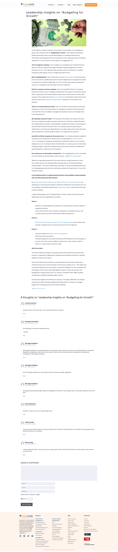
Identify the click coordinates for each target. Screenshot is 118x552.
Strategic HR (39, 537)
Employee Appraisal (40, 522)
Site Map (70, 527)
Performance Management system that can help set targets (54, 222)
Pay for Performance (40, 529)
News (69, 536)
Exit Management (56, 536)
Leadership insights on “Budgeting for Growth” (54, 14)
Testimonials (87, 524)
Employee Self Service (57, 524)
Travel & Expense (56, 531)
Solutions (60, 5)
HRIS (53, 522)
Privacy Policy (71, 520)
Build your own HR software (90, 529)
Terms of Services (72, 519)
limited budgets (69, 77)
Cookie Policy (71, 522)
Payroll (53, 534)
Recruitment (39, 531)
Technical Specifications (73, 526)
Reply (24, 313)
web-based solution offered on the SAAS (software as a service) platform (58, 182)
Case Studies (71, 534)
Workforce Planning (40, 544)
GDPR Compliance (72, 524)
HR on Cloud (35, 47)
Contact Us (86, 520)
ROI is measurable (75, 156)
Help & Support (77, 5)
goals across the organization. (59, 233)
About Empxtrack (88, 526)
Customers (86, 522)
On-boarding (38, 535)
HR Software (37, 288)
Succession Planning (40, 539)
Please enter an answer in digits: (30, 494)
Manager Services (56, 532)
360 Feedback (39, 526)
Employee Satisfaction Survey (42, 546)
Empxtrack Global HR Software (91, 531)
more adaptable (59, 97)
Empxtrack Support (72, 539)
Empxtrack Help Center (73, 531)
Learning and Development (42, 527)
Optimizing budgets (64, 187)
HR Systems (42, 288)
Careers (85, 519)
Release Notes (71, 541)
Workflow (54, 526)
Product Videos (71, 532)
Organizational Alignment (41, 543)
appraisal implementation (54, 99)
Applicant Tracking (40, 533)
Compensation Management (42, 541)
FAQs (69, 529)
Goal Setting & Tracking (41, 524)
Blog (69, 5)
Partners (86, 527)
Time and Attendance (57, 527)
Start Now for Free (91, 5)
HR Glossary (70, 543)
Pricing (69, 538)
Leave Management (56, 529)
